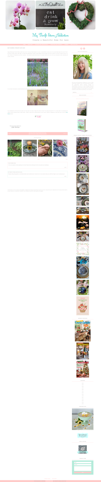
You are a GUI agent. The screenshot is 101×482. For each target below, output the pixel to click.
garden (45, 133)
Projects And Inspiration (41, 44)
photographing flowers (38, 134)
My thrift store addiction (14, 172)
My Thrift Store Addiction (60, 481)
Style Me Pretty (43, 88)
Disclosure (54, 478)
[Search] (91, 92)
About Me (30, 44)
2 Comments (9, 133)
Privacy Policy (47, 478)
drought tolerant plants (40, 133)
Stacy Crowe (10, 163)
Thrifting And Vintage (56, 44)
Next (67, 159)
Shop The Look (74, 44)
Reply (65, 167)
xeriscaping (45, 134)
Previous (9, 159)
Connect (66, 44)
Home (24, 44)
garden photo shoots (32, 134)
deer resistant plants (32, 133)
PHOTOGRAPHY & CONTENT (39, 481)
